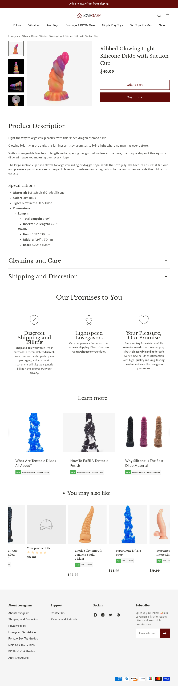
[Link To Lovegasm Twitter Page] (110, 615)
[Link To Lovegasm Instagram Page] (95, 615)
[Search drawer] (159, 15)
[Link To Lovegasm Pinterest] (118, 615)
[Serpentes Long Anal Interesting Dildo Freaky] (150, 524)
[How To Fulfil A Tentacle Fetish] (89, 446)
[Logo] (89, 15)
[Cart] (167, 15)
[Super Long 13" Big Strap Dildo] (109, 524)
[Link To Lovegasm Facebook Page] (103, 615)
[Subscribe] (165, 633)
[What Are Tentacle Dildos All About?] (34, 446)
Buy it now (135, 97)
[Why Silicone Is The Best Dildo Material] (144, 446)
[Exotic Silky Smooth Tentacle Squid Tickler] (68, 524)
